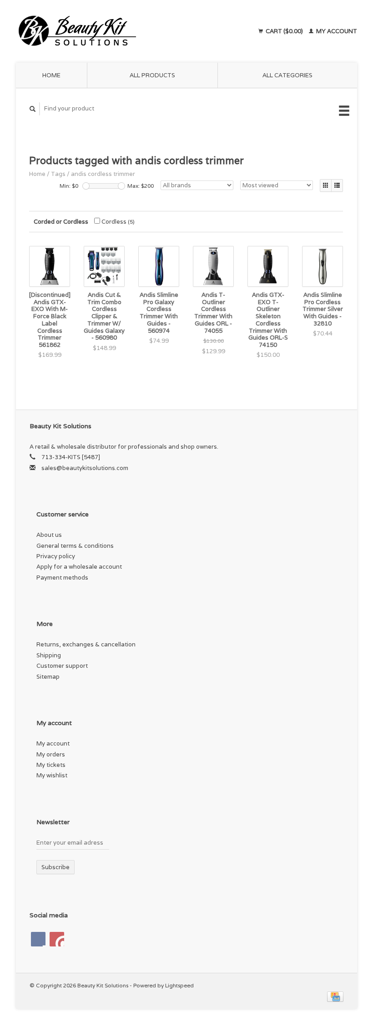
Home (51, 75)
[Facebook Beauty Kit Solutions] (38, 939)
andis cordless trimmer (103, 174)
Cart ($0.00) (284, 31)
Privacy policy (55, 556)
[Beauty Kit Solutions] (110, 31)
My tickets (51, 765)
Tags (58, 174)
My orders (50, 754)
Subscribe (55, 867)
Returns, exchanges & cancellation (86, 644)
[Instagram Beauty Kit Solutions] (57, 939)
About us (49, 535)
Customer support (62, 666)
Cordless (117, 221)
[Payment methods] (335, 996)
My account (336, 31)
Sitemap (48, 677)
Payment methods (62, 577)
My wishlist (51, 775)
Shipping (48, 655)
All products (152, 75)
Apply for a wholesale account (79, 567)
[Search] (33, 108)
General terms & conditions (75, 546)
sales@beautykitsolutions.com (84, 468)
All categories (287, 75)
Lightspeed (179, 985)
